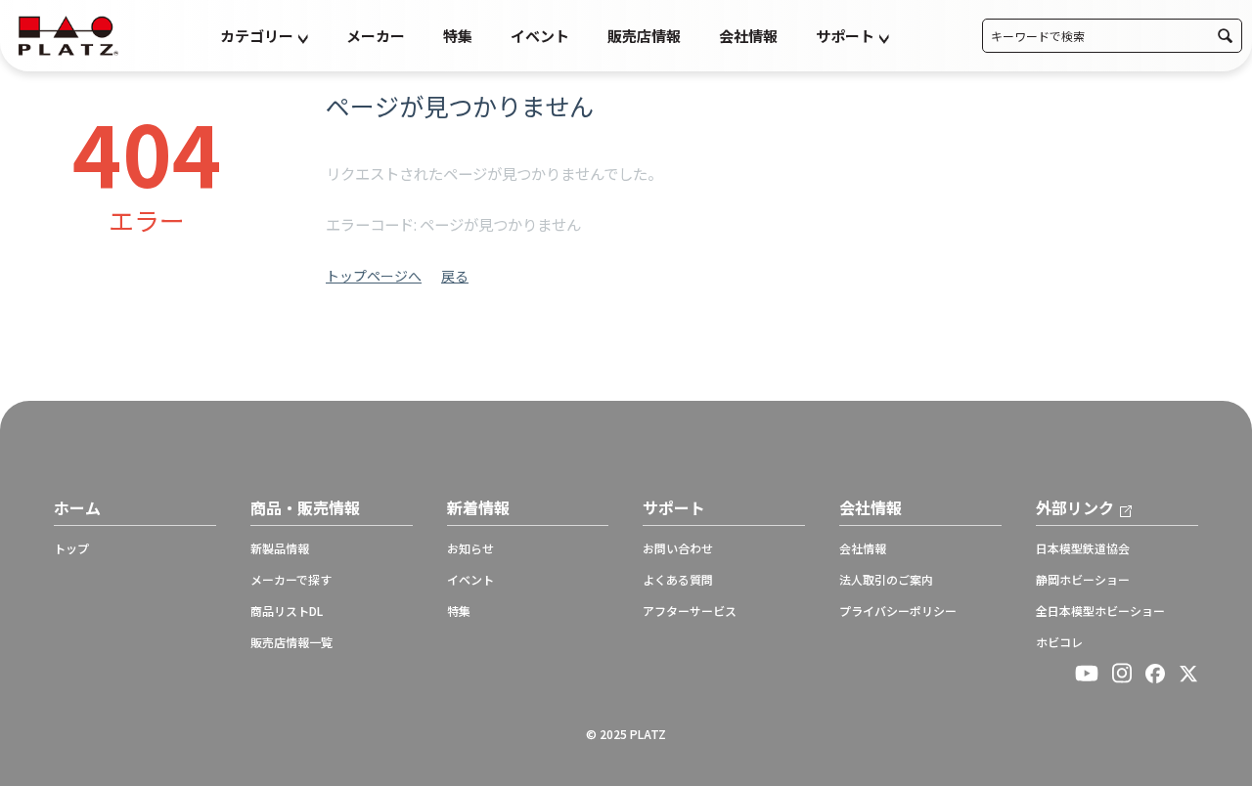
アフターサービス (690, 611)
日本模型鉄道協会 (1083, 548)
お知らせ (470, 548)
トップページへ (374, 275)
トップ (71, 548)
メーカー (375, 35)
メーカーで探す (291, 580)
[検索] (1225, 36)
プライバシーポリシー (898, 611)
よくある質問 (678, 580)
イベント (540, 35)
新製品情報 (279, 548)
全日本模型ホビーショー (1100, 611)
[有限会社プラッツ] (68, 33)
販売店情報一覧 (291, 642)
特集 (457, 35)
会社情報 (748, 35)
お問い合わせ (678, 548)
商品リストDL (286, 611)
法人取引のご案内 (886, 580)
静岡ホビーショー (1083, 580)
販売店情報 (644, 35)
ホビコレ (1059, 642)
